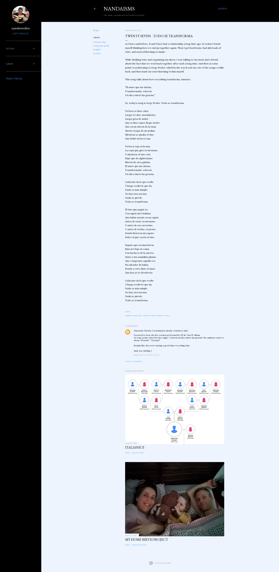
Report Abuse (14, 78)
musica (96, 53)
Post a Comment (133, 361)
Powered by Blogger (162, 563)
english (96, 49)
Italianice (134, 447)
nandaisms (119, 8)
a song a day (99, 42)
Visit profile (20, 33)
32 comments (138, 453)
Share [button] (96, 30)
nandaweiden (21, 28)
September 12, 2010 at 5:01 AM (146, 355)
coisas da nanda (101, 46)
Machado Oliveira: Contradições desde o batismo (158, 330)
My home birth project (146, 539)
